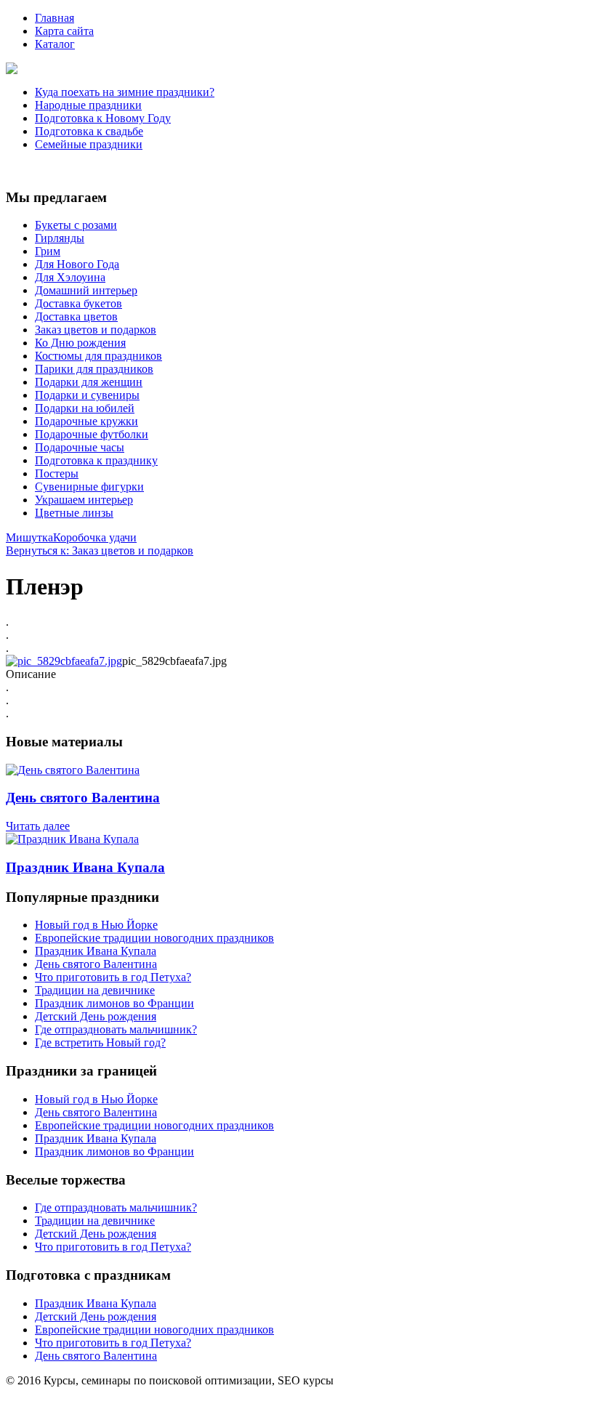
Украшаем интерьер (84, 499)
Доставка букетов (78, 303)
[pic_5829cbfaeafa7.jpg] (64, 661)
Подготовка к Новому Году (103, 118)
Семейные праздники (88, 144)
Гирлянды (59, 238)
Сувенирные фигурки (89, 486)
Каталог (55, 44)
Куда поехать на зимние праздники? (124, 92)
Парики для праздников (94, 369)
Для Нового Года (77, 264)
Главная (54, 18)
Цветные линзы (74, 513)
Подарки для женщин (88, 382)
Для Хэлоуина (70, 277)
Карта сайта (64, 31)
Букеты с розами (76, 225)
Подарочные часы (79, 447)
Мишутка (29, 537)
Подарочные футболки (91, 434)
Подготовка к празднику (96, 460)
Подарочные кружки (86, 421)
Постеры (56, 473)
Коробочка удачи (95, 537)
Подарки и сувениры (87, 395)
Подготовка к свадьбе (89, 131)
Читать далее (38, 826)
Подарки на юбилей (84, 408)
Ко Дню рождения (80, 342)
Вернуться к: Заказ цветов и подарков (99, 550)
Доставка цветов (76, 316)
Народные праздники (88, 105)
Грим (47, 251)
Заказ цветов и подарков (95, 329)
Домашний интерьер (86, 290)
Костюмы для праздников (98, 356)
